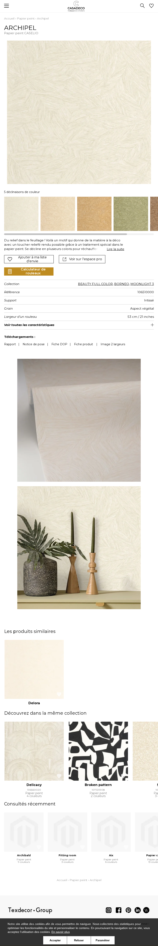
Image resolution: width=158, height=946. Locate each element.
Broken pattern (98, 785)
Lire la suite (115, 249)
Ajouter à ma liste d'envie (32, 259)
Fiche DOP (59, 344)
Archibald (24, 855)
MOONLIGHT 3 (142, 284)
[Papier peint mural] (146, 911)
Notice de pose (34, 344)
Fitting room (67, 855)
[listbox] (79, 214)
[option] (21, 214)
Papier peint (26, 18)
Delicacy (34, 785)
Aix (111, 855)
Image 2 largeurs (113, 344)
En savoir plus (60, 932)
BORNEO (121, 284)
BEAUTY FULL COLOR (95, 284)
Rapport (10, 344)
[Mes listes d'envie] (151, 6)
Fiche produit (83, 344)
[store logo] (79, 6)
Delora (34, 703)
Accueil (9, 18)
